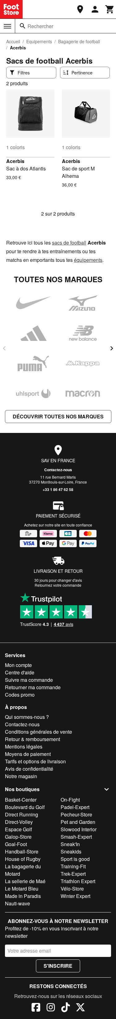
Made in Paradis (23, 895)
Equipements (39, 41)
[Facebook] (36, 1008)
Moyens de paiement (28, 753)
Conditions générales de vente (38, 731)
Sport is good (75, 858)
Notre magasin (21, 776)
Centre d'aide (19, 672)
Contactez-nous (58, 469)
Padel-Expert (75, 807)
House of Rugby (23, 858)
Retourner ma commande (33, 687)
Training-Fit (73, 866)
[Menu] (7, 26)
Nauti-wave (17, 903)
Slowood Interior (79, 829)
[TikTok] (66, 1008)
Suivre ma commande (29, 679)
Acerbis (15, 161)
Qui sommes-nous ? (27, 716)
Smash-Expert (76, 836)
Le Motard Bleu (21, 888)
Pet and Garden (78, 821)
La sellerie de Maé (25, 881)
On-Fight (70, 799)
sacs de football (69, 242)
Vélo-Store (72, 888)
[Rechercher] (22, 26)
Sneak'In (70, 844)
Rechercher (40, 26)
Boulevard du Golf (25, 807)
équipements (88, 259)
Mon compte (18, 665)
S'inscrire (58, 965)
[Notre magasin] (80, 9)
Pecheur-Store (76, 814)
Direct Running (21, 814)
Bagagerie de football (79, 41)
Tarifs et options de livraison (35, 761)
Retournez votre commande (58, 585)
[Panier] (110, 9)
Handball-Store (21, 851)
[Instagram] (51, 1008)
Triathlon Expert (78, 881)
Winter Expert (75, 895)
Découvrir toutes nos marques (58, 416)
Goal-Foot (16, 844)
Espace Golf (18, 829)
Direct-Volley (19, 821)
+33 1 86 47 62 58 (58, 489)
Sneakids (71, 851)
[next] (111, 348)
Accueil (13, 41)
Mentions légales (23, 746)
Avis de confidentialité (29, 768)
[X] (80, 1008)
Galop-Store (18, 836)
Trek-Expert (73, 873)
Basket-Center (21, 799)
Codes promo (20, 694)
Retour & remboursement (32, 739)
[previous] (4, 348)
